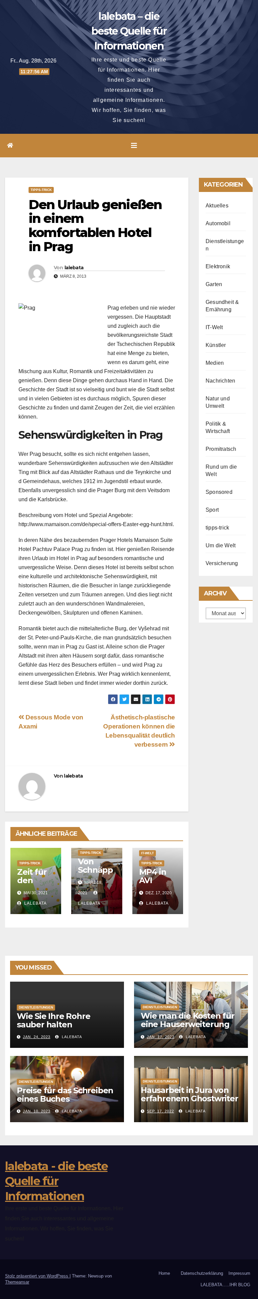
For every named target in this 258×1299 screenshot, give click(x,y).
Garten (214, 284)
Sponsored (219, 492)
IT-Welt (147, 853)
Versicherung (222, 563)
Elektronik (218, 266)
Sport (212, 510)
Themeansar (17, 1282)
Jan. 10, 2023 (36, 1111)
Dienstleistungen (36, 1007)
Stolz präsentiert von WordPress (37, 1275)
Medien (215, 363)
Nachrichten (220, 381)
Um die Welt (220, 545)
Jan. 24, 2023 (36, 1037)
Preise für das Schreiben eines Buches (65, 1095)
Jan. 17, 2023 (160, 1037)
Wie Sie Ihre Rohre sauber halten (53, 1020)
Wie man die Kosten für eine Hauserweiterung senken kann (187, 1024)
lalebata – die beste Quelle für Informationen (129, 31)
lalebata (73, 268)
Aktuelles (217, 205)
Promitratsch (221, 449)
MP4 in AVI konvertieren (155, 884)
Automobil (218, 223)
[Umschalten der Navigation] (134, 145)
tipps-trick (41, 190)
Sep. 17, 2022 (160, 1111)
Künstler (216, 345)
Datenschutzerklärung (202, 1273)
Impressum (239, 1273)
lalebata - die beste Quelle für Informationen (56, 1181)
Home (164, 1273)
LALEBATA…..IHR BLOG (225, 1284)
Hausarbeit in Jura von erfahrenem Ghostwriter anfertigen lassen (189, 1098)
